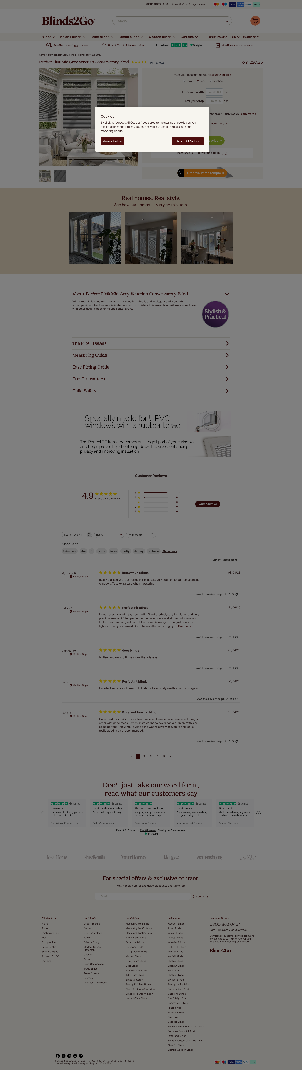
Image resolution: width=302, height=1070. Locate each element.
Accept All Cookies (188, 141)
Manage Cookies (112, 141)
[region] (152, 129)
